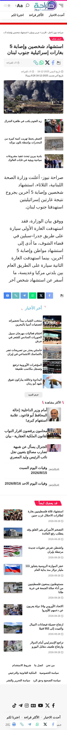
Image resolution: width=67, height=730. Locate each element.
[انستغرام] (27, 705)
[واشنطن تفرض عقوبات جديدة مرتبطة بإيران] (13, 551)
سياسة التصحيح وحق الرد (47, 680)
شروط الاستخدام (21, 665)
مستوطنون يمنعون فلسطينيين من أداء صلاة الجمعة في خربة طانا (45, 588)
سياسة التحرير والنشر (18, 680)
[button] (60, 5)
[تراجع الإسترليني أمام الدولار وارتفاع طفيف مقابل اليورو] (13, 646)
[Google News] (33, 705)
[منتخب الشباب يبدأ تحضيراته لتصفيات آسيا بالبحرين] (52, 322)
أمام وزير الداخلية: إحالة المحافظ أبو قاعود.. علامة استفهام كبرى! (28, 415)
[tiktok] (14, 705)
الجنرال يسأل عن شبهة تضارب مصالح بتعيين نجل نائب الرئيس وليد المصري (28, 452)
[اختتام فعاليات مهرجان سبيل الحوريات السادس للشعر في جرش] (52, 337)
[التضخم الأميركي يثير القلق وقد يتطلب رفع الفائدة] (13, 533)
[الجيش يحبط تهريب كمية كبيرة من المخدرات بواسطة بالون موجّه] (54, 144)
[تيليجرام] (20, 705)
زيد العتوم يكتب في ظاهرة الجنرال (23, 121)
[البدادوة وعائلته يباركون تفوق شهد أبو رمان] (52, 381)
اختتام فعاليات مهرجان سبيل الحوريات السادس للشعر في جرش (25, 337)
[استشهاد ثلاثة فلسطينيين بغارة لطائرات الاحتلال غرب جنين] (13, 514)
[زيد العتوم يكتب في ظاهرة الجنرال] (54, 126)
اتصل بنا (38, 665)
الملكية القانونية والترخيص (22, 672)
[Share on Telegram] (30, 724)
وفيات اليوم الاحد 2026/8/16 (26, 483)
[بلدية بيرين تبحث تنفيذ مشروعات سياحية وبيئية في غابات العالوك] (54, 161)
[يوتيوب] (40, 705)
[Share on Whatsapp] (41, 63)
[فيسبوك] (53, 705)
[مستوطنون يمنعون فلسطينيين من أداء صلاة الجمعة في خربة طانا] (13, 587)
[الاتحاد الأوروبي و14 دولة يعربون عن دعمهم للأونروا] (13, 609)
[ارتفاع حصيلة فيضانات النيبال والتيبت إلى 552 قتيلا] (13, 628)
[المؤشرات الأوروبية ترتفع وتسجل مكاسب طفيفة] (52, 367)
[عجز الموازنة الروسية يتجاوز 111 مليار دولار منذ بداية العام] (13, 569)
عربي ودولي (56, 39)
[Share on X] (47, 63)
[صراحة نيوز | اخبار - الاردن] (45, 5)
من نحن (50, 665)
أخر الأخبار (33, 308)
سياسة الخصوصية (49, 672)
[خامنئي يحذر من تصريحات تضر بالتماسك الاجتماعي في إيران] (52, 352)
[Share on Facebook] (53, 63)
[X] (47, 705)
